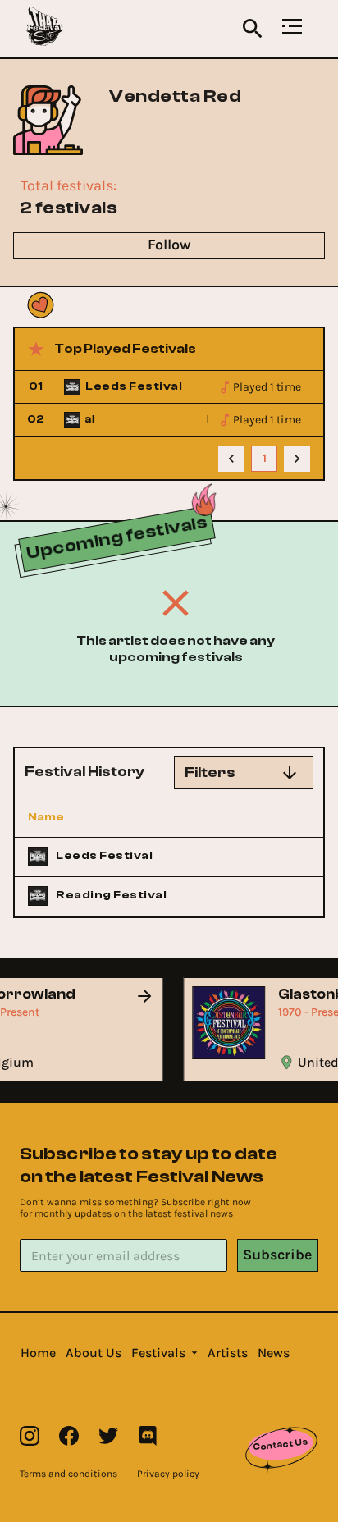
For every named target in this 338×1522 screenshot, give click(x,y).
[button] (38, 1353)
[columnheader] (104, 817)
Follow (169, 244)
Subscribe (277, 1254)
